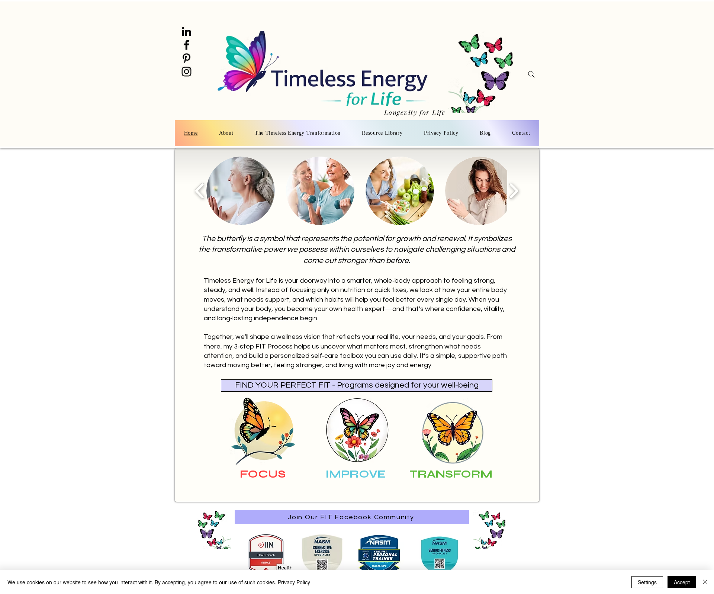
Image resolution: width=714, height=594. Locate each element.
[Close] (705, 582)
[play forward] (513, 190)
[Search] (531, 74)
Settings (647, 582)
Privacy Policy (294, 582)
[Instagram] (186, 71)
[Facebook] (186, 44)
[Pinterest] (186, 58)
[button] (240, 191)
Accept (682, 582)
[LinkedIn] (186, 31)
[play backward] (200, 190)
